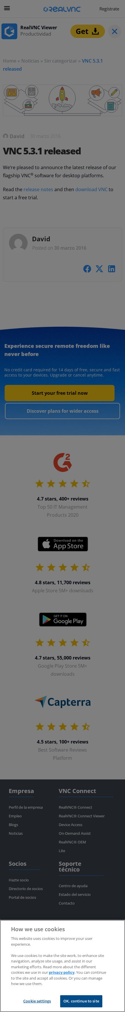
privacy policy (61, 972)
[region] (62, 966)
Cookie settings (37, 1001)
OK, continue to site (81, 1001)
